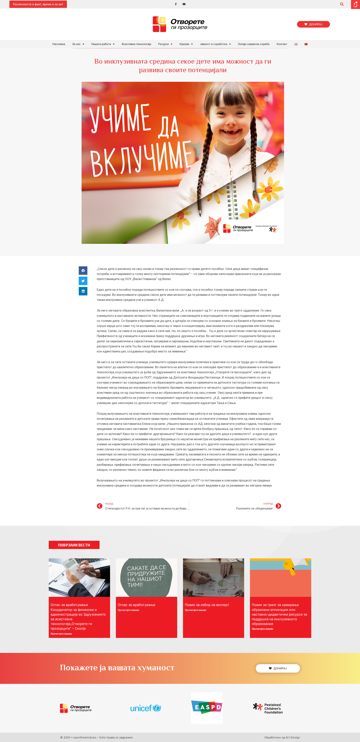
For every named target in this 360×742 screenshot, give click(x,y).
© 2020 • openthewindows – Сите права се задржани (96, 737)
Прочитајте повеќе (61, 633)
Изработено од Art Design (282, 737)
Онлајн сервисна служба (253, 44)
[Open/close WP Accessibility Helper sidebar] (355, 4)
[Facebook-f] (176, 4)
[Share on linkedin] (83, 291)
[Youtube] (184, 4)
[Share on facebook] (83, 270)
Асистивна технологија (136, 44)
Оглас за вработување (136, 605)
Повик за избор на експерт (207, 605)
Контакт (282, 44)
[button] (38, 4)
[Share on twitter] (83, 281)
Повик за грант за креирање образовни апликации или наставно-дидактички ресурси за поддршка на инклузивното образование (279, 614)
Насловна (58, 44)
